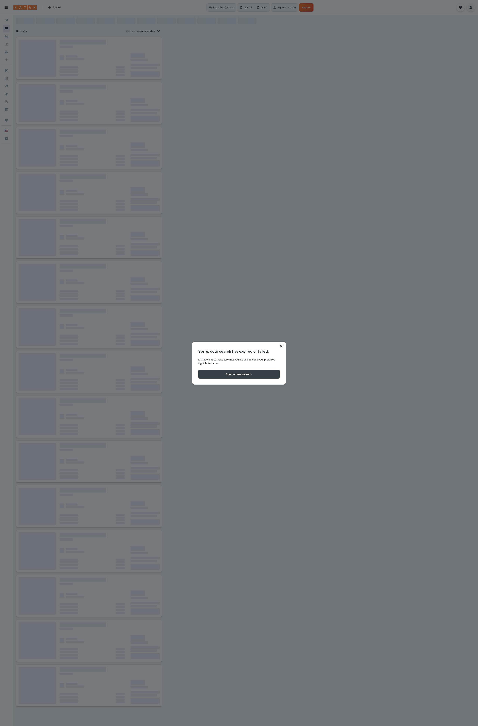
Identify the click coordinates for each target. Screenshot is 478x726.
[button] (281, 346)
